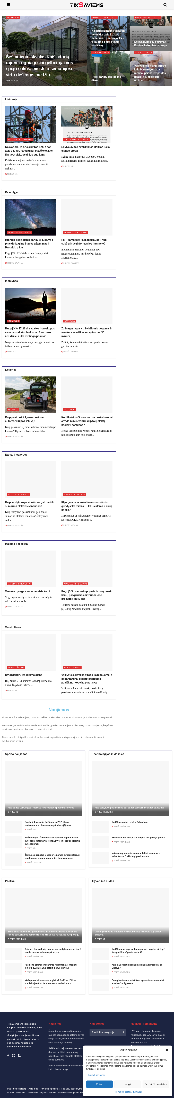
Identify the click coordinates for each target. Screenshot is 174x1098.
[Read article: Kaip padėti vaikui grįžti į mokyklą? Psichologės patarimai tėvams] (43, 788)
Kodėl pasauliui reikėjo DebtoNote (129, 822)
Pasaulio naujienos (19, 232)
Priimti (99, 1084)
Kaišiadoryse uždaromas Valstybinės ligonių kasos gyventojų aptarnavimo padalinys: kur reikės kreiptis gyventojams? (52, 840)
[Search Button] (165, 4)
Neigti (128, 1084)
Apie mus (33, 1088)
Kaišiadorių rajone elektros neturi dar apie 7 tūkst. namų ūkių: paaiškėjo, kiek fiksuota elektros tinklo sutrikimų (108, 38)
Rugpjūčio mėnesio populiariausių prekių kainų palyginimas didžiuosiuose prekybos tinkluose (86, 595)
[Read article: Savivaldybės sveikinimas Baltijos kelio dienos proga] (86, 124)
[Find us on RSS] (19, 1056)
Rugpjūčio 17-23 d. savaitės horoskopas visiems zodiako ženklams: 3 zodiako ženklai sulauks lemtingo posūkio (30, 332)
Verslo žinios (100, 52)
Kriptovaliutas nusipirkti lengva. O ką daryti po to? (138, 837)
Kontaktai (137, 1092)
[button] (167, 1050)
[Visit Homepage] (87, 4)
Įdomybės (13, 321)
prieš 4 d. (14, 812)
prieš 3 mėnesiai (34, 972)
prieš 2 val (13, 80)
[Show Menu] (8, 4)
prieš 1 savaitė (70, 352)
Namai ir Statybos (18, 495)
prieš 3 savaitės (71, 263)
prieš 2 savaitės (15, 263)
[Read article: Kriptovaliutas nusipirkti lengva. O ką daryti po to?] (100, 842)
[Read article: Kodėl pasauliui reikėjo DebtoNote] (100, 827)
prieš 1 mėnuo (70, 525)
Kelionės (13, 410)
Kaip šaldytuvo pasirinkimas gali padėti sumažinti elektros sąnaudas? (130, 807)
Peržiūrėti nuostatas (156, 1084)
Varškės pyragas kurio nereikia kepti (27, 591)
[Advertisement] (147, 125)
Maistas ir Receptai (19, 584)
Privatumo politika (123, 1092)
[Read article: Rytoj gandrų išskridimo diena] (30, 652)
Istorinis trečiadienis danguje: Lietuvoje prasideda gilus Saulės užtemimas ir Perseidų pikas (29, 243)
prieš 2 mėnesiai (121, 826)
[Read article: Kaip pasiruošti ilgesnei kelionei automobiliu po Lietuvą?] (30, 394)
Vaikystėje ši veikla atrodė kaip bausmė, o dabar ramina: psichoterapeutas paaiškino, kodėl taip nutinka (150, 73)
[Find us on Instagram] (13, 1056)
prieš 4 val (12, 690)
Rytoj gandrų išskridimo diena (23, 674)
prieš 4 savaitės (15, 526)
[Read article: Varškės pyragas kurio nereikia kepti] (30, 569)
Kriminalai (13, 17)
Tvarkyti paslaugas (96, 1075)
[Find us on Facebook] (8, 1056)
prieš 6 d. (11, 352)
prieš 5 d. (31, 848)
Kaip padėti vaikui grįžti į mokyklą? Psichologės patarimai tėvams (41, 807)
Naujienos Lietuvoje (104, 17)
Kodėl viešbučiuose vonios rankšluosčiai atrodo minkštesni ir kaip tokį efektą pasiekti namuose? (86, 421)
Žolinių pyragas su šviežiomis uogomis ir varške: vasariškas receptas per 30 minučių (86, 332)
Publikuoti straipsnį (16, 1088)
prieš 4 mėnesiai (34, 988)
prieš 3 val (12, 174)
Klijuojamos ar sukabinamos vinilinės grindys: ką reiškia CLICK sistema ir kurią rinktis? (86, 506)
